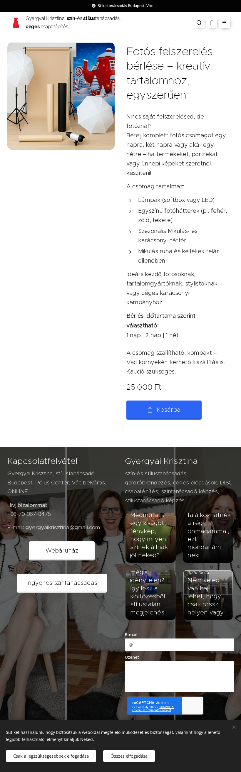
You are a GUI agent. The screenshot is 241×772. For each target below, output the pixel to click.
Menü (224, 22)
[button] (199, 22)
